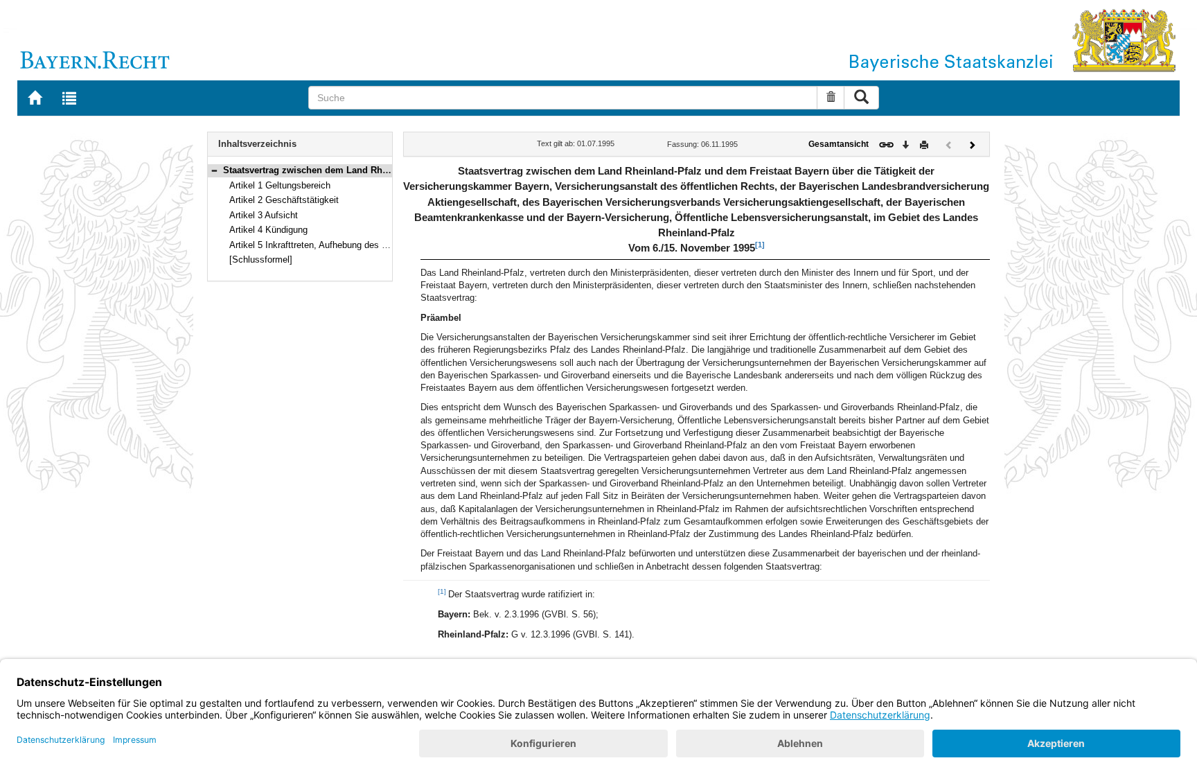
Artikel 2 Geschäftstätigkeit (284, 200)
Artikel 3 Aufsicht (263, 215)
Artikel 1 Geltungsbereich (279, 185)
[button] (214, 170)
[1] (760, 244)
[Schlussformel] (260, 259)
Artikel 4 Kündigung (268, 230)
